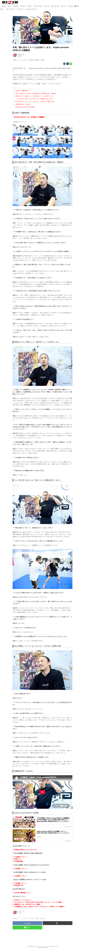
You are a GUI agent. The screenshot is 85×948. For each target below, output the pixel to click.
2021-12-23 (21, 54)
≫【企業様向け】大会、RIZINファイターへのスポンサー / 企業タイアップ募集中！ (39, 906)
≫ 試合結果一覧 (18, 885)
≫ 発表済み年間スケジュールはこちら (25, 849)
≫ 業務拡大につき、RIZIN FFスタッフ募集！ (27, 904)
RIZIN (19, 56)
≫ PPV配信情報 (18, 861)
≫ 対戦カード (17, 859)
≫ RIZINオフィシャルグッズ (22, 900)
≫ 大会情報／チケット (20, 857)
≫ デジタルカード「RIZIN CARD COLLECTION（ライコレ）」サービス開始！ (38, 902)
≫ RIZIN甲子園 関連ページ (21, 893)
